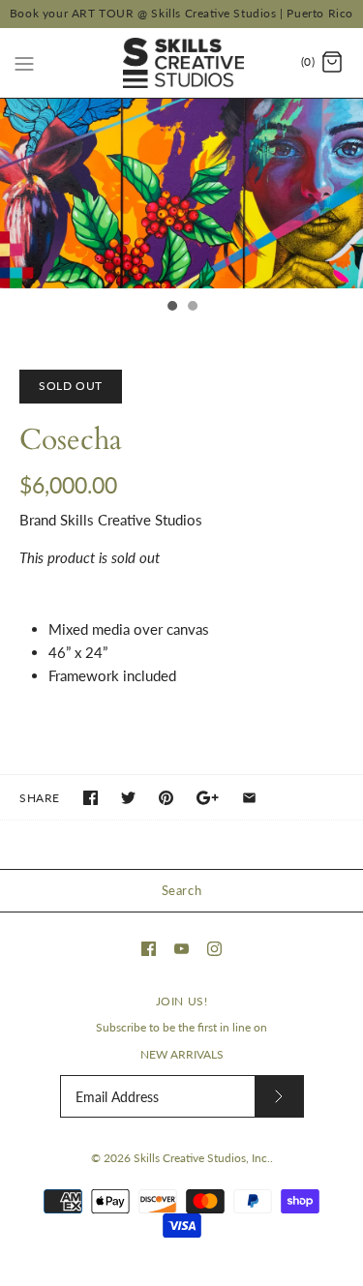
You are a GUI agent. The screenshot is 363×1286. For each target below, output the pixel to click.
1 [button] (171, 307)
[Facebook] (148, 949)
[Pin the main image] (166, 798)
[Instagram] (214, 949)
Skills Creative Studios (131, 519)
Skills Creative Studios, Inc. (202, 1158)
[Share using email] (249, 798)
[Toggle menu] (24, 62)
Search (182, 890)
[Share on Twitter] (128, 798)
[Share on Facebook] (90, 798)
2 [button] (191, 307)
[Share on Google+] (208, 798)
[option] (181, 193)
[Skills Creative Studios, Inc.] (181, 63)
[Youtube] (181, 949)
